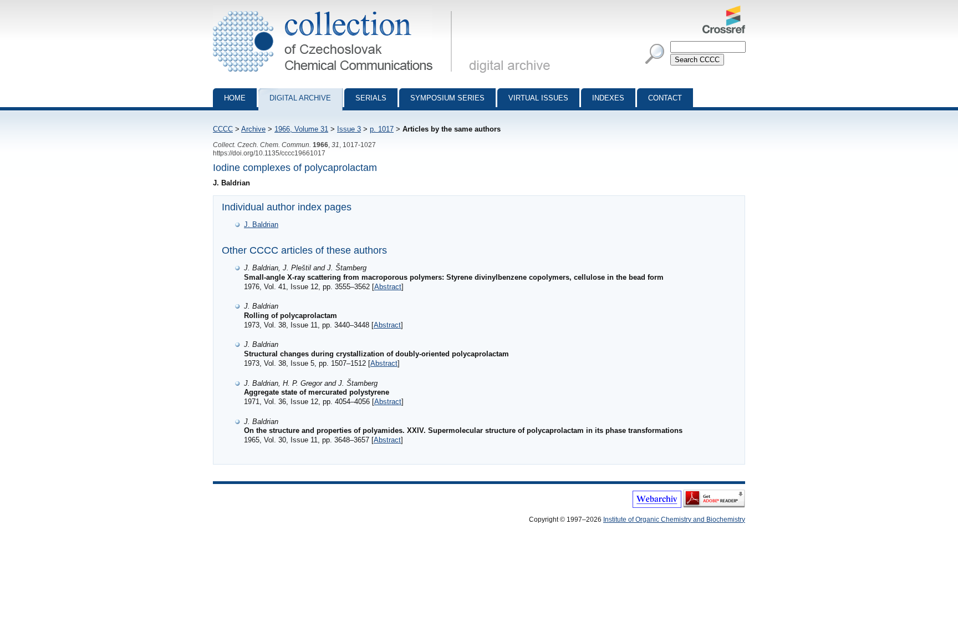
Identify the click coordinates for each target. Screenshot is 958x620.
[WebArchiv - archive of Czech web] (657, 505)
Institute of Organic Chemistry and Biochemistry (674, 519)
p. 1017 (382, 129)
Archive (253, 129)
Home (235, 98)
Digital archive (300, 98)
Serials (370, 98)
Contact (665, 98)
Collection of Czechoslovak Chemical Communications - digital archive (335, 10)
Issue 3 (349, 129)
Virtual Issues (538, 98)
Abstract (387, 287)
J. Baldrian (261, 224)
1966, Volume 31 (301, 129)
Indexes (608, 98)
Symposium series (447, 98)
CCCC (223, 129)
